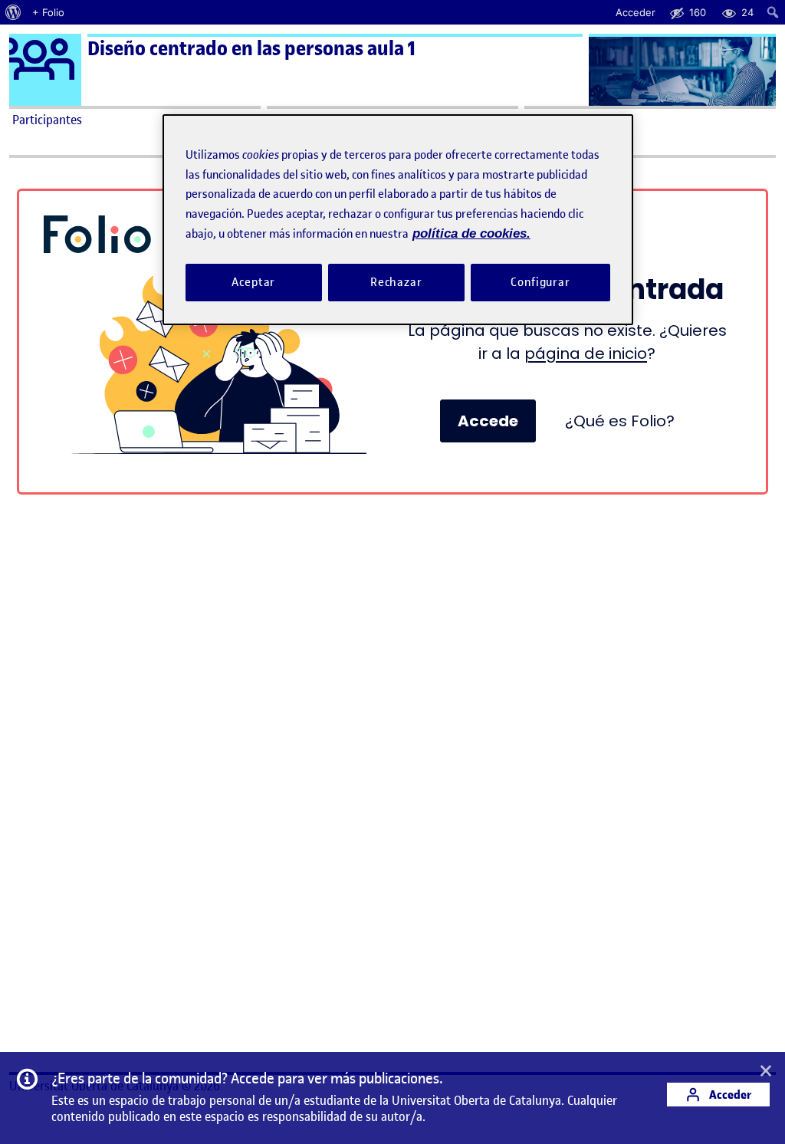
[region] (398, 219)
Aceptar (253, 282)
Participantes (47, 119)
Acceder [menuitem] (635, 12)
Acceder (729, 1094)
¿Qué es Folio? (620, 421)
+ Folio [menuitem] (48, 12)
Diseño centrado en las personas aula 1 (251, 48)
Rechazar (396, 282)
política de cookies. (471, 233)
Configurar (540, 282)
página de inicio (585, 353)
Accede (488, 421)
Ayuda (544, 119)
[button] (766, 1072)
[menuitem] (13, 12)
